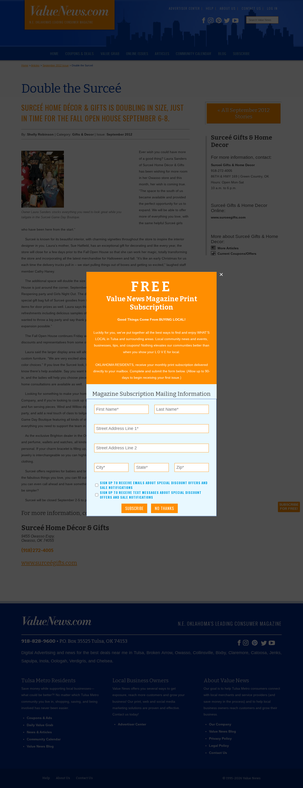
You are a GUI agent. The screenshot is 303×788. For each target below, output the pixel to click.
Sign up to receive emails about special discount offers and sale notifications (154, 485)
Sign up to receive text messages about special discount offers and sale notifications (150, 495)
